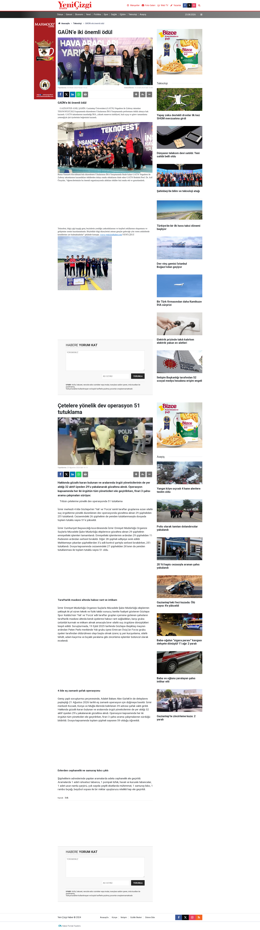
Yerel (88, 14)
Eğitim (123, 14)
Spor (106, 14)
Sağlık (114, 14)
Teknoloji (133, 14)
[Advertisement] (105, 201)
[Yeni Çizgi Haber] (75, 5)
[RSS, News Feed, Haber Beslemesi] (199, 917)
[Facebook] (60, 94)
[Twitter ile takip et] (189, 5)
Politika (97, 14)
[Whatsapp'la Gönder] (78, 94)
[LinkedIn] (72, 94)
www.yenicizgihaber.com (111, 234)
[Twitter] (66, 94)
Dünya (60, 14)
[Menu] (201, 14)
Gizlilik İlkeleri (136, 917)
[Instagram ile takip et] (194, 5)
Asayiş (143, 14)
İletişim (124, 917)
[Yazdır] (85, 94)
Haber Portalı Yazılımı (71, 926)
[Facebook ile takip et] (185, 5)
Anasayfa (65, 23)
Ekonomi (79, 14)
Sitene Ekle (150, 917)
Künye (114, 917)
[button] (136, 94)
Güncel (69, 14)
